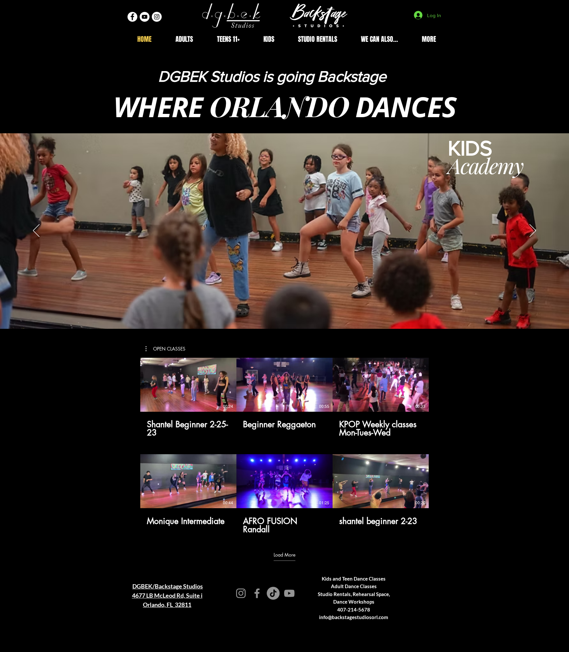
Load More (284, 555)
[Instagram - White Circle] (157, 17)
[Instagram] (240, 593)
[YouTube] (289, 593)
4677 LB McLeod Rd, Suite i (167, 595)
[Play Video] (188, 384)
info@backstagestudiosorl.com (353, 617)
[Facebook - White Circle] (132, 17)
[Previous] (36, 231)
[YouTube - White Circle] (144, 17)
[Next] (532, 231)
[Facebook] (257, 593)
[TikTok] (273, 593)
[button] (184, 39)
